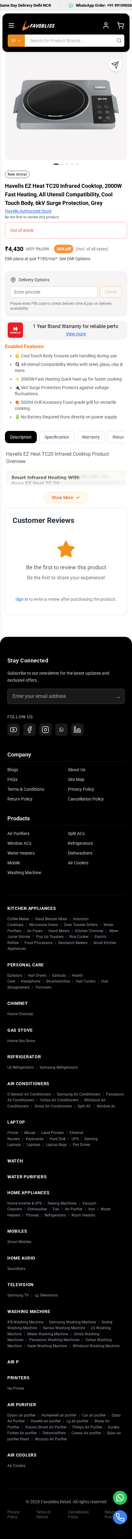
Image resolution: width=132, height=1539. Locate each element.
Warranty (91, 437)
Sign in (21, 599)
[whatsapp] (61, 730)
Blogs (12, 769)
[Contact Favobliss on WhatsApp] (120, 1498)
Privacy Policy (81, 789)
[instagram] (45, 730)
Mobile (13, 862)
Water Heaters (21, 853)
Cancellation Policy (86, 799)
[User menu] (106, 25)
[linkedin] (77, 730)
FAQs (12, 779)
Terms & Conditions (25, 789)
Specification (57, 437)
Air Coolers (78, 862)
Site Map (76, 779)
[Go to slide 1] (56, 164)
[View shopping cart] (120, 25)
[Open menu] (11, 25)
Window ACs (19, 843)
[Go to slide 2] (62, 164)
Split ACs (76, 833)
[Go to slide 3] (67, 164)
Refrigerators (80, 843)
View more (76, 333)
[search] (119, 40)
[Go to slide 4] (72, 164)
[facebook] (29, 730)
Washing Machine (24, 872)
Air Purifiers (18, 833)
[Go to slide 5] (77, 164)
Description (21, 437)
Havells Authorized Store (28, 211)
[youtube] (13, 730)
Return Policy (20, 799)
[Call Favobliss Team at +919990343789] (120, 1517)
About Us (76, 769)
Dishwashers (80, 853)
